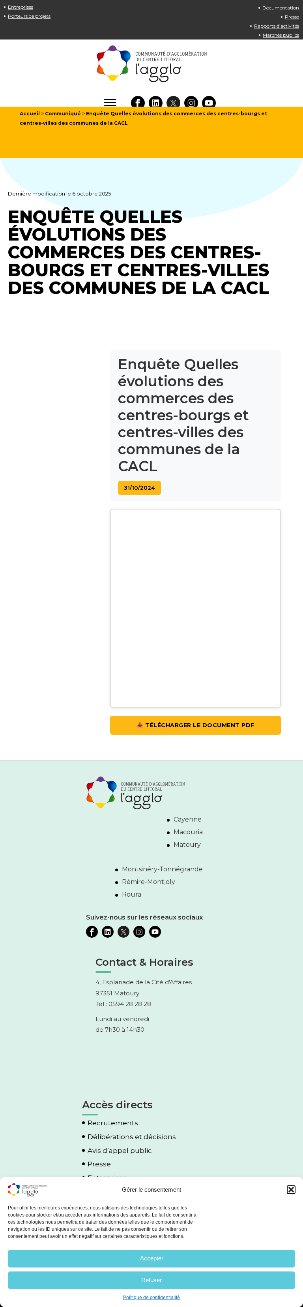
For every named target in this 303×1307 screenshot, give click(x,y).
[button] (291, 1190)
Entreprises (20, 7)
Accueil (30, 114)
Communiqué (63, 114)
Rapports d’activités (276, 26)
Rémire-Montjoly (148, 882)
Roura (131, 894)
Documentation (280, 8)
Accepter (151, 1258)
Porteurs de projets (29, 16)
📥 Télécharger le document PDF (195, 725)
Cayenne (188, 819)
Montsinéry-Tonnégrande (162, 869)
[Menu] (110, 102)
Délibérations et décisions (132, 1137)
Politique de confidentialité (151, 1297)
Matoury (187, 844)
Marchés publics (281, 35)
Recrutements (113, 1123)
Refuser (151, 1280)
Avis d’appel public (120, 1151)
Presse (292, 17)
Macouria (188, 832)
